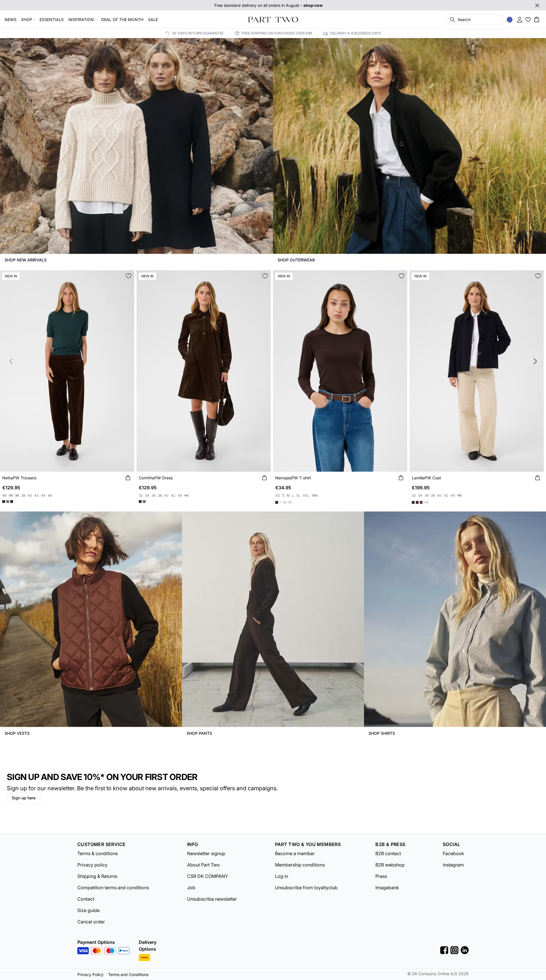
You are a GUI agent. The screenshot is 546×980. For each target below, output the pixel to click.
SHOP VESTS (17, 733)
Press (381, 876)
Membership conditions (300, 865)
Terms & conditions (97, 853)
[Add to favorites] (128, 275)
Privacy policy (92, 865)
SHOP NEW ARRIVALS (26, 259)
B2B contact (388, 853)
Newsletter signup (206, 853)
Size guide (88, 910)
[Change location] (509, 19)
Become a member (295, 853)
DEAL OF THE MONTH (122, 19)
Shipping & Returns (97, 876)
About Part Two (203, 865)
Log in (281, 876)
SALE (153, 19)
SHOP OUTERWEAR (296, 259)
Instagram (453, 865)
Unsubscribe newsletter (212, 899)
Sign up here (24, 797)
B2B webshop (390, 865)
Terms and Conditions (128, 974)
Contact (85, 899)
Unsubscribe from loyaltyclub (306, 887)
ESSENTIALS (52, 19)
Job (191, 887)
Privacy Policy (90, 974)
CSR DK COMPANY (207, 876)
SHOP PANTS (199, 733)
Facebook (453, 853)
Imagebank (387, 887)
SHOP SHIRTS (382, 733)
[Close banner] (537, 5)
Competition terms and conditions (113, 887)
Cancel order (91, 922)
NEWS (10, 19)
